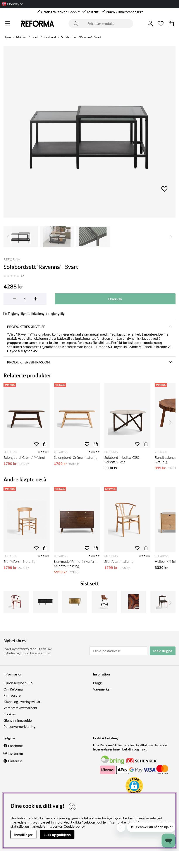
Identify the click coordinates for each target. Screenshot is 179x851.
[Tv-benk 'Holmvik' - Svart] (45, 602)
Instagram (15, 753)
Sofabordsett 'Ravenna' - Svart (81, 37)
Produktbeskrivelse (26, 326)
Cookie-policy (74, 826)
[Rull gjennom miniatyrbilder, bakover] (7, 236)
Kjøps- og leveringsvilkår (21, 701)
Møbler (21, 37)
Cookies (9, 714)
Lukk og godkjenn (57, 834)
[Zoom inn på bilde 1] (89, 132)
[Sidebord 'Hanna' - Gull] (74, 602)
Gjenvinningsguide (17, 720)
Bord (34, 37)
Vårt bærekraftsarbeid (20, 708)
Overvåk (115, 299)
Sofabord (49, 37)
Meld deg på (162, 651)
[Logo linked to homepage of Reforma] (37, 23)
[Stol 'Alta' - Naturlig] (127, 519)
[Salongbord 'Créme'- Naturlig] (77, 415)
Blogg (97, 683)
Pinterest (15, 761)
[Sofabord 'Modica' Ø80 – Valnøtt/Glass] (127, 415)
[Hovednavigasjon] (7, 23)
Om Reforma (13, 689)
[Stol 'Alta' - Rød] (16, 602)
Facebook (15, 746)
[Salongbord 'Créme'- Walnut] (26, 415)
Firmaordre (12, 695)
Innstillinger (23, 834)
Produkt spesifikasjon (28, 362)
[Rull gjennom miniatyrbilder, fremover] (171, 236)
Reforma (11, 259)
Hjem (7, 37)
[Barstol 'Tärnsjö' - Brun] (104, 602)
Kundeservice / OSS (18, 683)
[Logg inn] (150, 23)
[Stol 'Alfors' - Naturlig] (26, 519)
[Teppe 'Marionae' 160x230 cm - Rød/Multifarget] (133, 602)
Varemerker (102, 689)
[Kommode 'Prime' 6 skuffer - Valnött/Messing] (77, 519)
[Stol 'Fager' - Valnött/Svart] (163, 602)
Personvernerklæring (19, 726)
